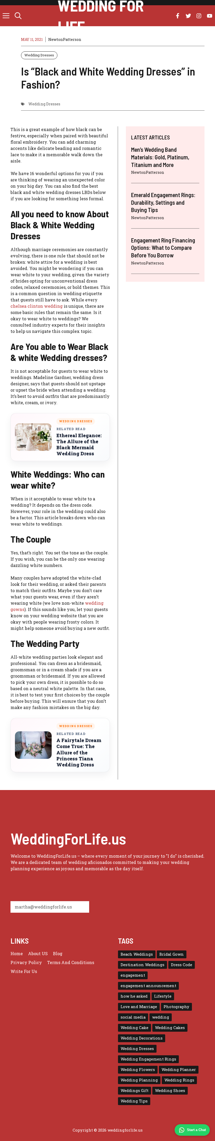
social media (133, 1017)
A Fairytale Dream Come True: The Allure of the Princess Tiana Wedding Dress (78, 752)
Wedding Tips (134, 1101)
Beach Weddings (137, 954)
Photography (176, 1006)
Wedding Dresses (39, 55)
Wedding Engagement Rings (148, 1059)
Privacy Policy (26, 962)
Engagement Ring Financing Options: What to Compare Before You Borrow (163, 247)
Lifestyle (162, 996)
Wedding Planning (139, 1080)
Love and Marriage (139, 1006)
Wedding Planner (179, 1069)
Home (16, 953)
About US (38, 953)
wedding (160, 1017)
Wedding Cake (134, 1027)
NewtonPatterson (64, 39)
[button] (18, 15)
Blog (57, 953)
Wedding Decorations (142, 1038)
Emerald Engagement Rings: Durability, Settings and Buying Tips (163, 202)
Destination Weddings (142, 964)
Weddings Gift (134, 1090)
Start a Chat (196, 1130)
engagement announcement (148, 985)
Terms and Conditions (70, 962)
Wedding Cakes (170, 1027)
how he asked (134, 996)
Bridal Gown (171, 954)
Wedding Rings (179, 1080)
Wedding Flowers (138, 1069)
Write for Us (23, 971)
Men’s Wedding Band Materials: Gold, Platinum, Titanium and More (160, 157)
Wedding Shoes (170, 1090)
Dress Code (181, 964)
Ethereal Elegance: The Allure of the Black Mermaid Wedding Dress (79, 444)
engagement (133, 975)
